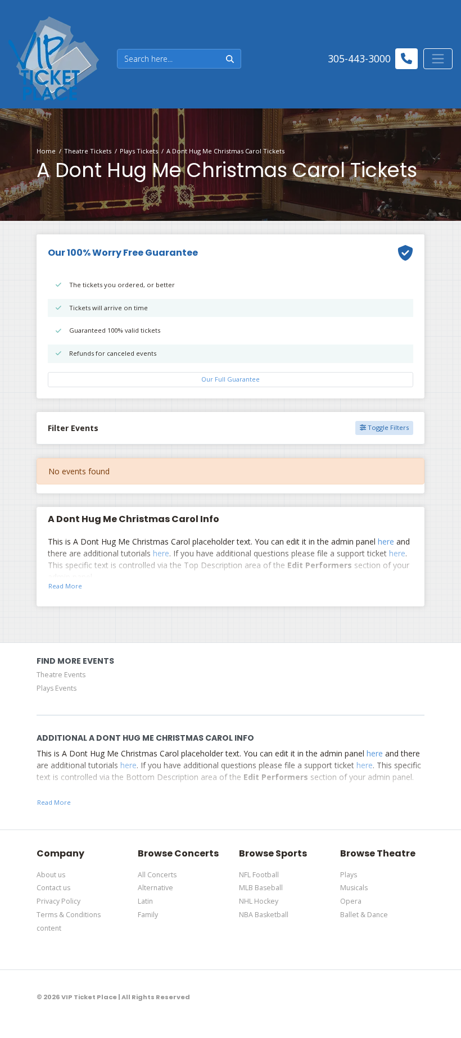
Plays (348, 875)
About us (51, 875)
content (49, 928)
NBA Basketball (263, 914)
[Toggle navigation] (438, 58)
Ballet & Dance (364, 914)
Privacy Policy (58, 901)
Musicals (354, 887)
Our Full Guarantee (230, 379)
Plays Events (56, 688)
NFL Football (259, 875)
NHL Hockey (258, 901)
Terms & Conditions (69, 914)
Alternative (155, 887)
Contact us (53, 887)
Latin (145, 901)
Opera (350, 901)
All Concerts (157, 875)
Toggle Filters (387, 427)
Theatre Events (61, 674)
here (386, 541)
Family (148, 914)
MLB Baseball (261, 887)
